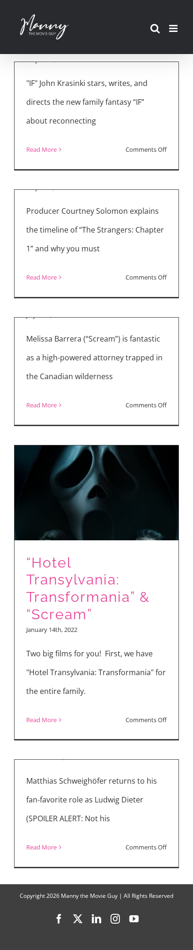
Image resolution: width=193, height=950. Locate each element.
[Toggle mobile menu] (174, 28)
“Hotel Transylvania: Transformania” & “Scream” (88, 588)
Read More (41, 149)
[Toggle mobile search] (155, 28)
